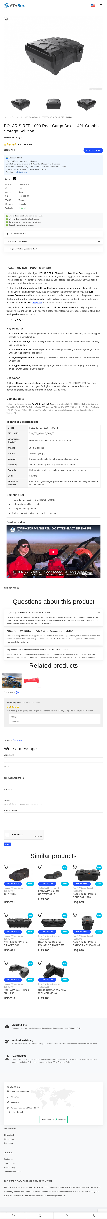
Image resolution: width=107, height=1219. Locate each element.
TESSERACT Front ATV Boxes (50, 888)
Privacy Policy (9, 1167)
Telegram (14, 1102)
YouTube (9, 1143)
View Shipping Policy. (73, 1028)
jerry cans (37, 302)
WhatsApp (14, 1097)
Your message (10, 810)
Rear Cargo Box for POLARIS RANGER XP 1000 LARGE (51, 945)
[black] (15, 179)
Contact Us (8, 1159)
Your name (9, 755)
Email (6, 767)
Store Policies (9, 1163)
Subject (8, 789)
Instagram (9, 1139)
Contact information (14, 778)
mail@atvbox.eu (21, 172)
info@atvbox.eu (22, 1091)
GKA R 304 (10, 894)
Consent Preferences (12, 1172)
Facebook (9, 1135)
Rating (7, 801)
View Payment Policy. (62, 1062)
